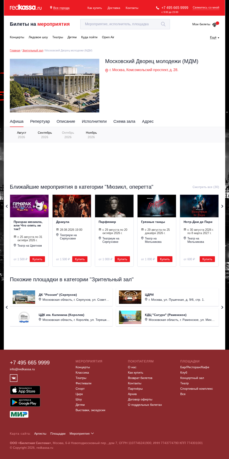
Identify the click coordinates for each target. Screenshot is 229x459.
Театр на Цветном (29, 245)
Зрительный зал (32, 50)
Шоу (79, 399)
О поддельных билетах (145, 404)
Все (183, 394)
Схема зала (124, 121)
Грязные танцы (153, 222)
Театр (184, 383)
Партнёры (135, 388)
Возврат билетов (140, 378)
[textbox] (125, 24)
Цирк (79, 394)
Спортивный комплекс (196, 388)
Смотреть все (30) (206, 187)
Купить (37, 259)
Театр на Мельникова (153, 240)
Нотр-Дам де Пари (198, 222)
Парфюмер (107, 222)
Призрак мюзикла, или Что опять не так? (28, 225)
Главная (15, 50)
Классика (82, 372)
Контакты (132, 8)
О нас (132, 367)
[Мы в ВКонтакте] (13, 378)
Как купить (94, 8)
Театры (81, 378)
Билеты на (40, 24)
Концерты (83, 367)
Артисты (40, 433)
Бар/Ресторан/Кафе (194, 367)
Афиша (16, 121)
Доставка (114, 8)
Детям (80, 404)
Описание (66, 121)
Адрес (148, 121)
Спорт (80, 388)
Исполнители (94, 121)
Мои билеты (201, 24)
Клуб (183, 372)
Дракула (62, 222)
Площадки (58, 433)
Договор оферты (140, 399)
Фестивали (83, 383)
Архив (132, 394)
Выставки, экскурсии (90, 410)
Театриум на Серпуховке (68, 236)
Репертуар (40, 121)
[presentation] (11, 134)
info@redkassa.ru (22, 369)
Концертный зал (192, 378)
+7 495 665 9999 (174, 8)
